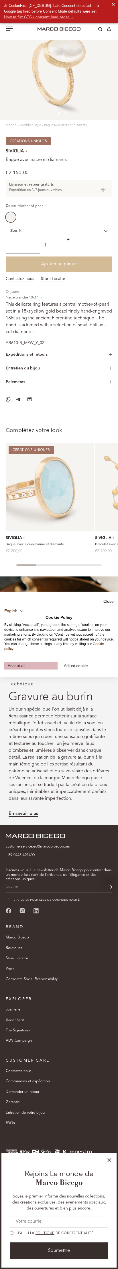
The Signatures (18, 1030)
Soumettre (59, 1250)
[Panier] (109, 30)
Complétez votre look (34, 430)
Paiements (15, 382)
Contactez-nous (20, 279)
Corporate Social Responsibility (32, 979)
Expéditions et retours (27, 355)
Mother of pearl (11, 217)
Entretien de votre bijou (25, 1113)
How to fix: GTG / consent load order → (39, 17)
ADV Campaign (19, 1041)
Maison (11, 125)
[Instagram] (22, 910)
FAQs (10, 1123)
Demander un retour (22, 1092)
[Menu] (9, 29)
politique (45, 1233)
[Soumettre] (109, 887)
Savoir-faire (15, 1020)
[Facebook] (8, 910)
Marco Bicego (17, 937)
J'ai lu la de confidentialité (55, 1233)
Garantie (13, 1102)
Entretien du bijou (23, 368)
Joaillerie (13, 1009)
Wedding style (30, 125)
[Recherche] (96, 30)
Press (10, 969)
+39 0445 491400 (20, 855)
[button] (14, 610)
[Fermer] (109, 1160)
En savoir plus (23, 813)
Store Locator (53, 279)
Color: (25, 206)
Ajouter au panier (59, 264)
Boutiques (14, 948)
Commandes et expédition (28, 1081)
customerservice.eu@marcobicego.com (38, 846)
